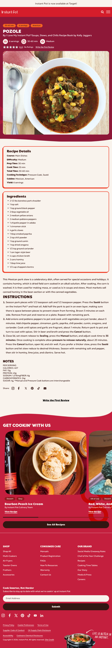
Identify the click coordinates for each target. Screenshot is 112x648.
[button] (102, 11)
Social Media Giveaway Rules (91, 551)
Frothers (7, 570)
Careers (81, 579)
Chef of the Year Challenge (91, 556)
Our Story (82, 570)
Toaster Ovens (10, 565)
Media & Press (84, 575)
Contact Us (45, 575)
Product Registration (50, 556)
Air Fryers (7, 561)
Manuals (44, 551)
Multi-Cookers (10, 556)
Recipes (81, 561)
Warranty (45, 570)
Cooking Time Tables (88, 565)
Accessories (8, 575)
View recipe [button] (11, 512)
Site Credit (49, 640)
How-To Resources (49, 565)
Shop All (7, 551)
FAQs (43, 561)
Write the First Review (45, 47)
